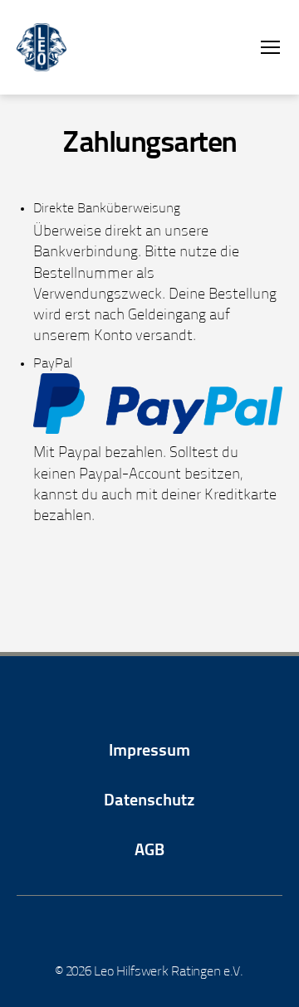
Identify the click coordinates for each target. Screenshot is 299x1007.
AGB (149, 851)
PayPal (53, 364)
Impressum (149, 751)
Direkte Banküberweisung (106, 209)
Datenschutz (149, 801)
